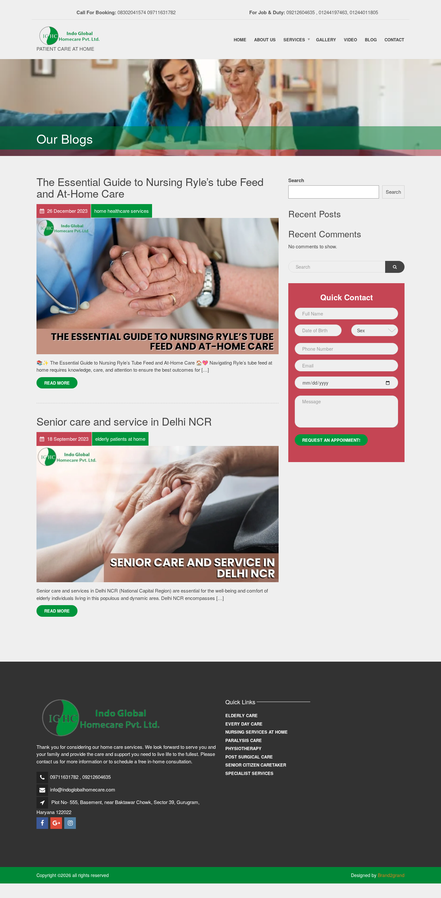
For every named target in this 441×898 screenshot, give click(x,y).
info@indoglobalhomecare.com (82, 789)
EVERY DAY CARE (243, 724)
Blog (371, 39)
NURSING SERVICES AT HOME (256, 732)
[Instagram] (70, 823)
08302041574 (132, 12)
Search (296, 180)
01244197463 (333, 12)
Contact (394, 39)
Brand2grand (391, 875)
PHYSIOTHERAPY (243, 748)
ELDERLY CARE (241, 715)
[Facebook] (42, 823)
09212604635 (300, 12)
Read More (57, 383)
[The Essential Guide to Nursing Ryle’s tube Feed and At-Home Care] (157, 285)
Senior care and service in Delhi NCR (124, 420)
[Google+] (56, 823)
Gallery (326, 39)
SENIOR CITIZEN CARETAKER (255, 765)
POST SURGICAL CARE (249, 757)
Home (240, 39)
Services (294, 39)
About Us (265, 39)
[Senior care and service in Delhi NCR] (157, 513)
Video (350, 39)
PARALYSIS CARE (243, 740)
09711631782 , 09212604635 (80, 776)
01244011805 (364, 12)
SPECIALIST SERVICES (249, 773)
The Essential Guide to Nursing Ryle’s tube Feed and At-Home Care (149, 187)
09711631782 (161, 12)
